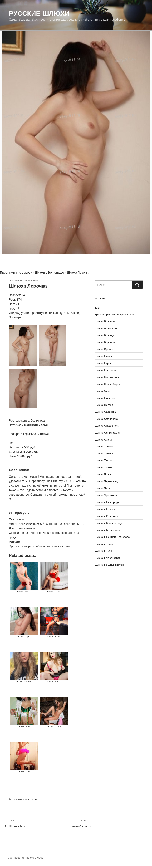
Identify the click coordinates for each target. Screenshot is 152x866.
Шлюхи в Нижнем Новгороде (112, 536)
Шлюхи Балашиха (106, 321)
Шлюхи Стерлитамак (107, 432)
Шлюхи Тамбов (104, 446)
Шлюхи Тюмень (104, 460)
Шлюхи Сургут (103, 439)
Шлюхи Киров (103, 363)
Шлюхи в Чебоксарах (107, 557)
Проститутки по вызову (16, 272)
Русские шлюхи (39, 13)
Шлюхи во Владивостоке (110, 564)
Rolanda (33, 280)
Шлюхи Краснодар (106, 370)
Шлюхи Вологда (104, 335)
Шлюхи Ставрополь (107, 425)
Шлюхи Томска (104, 453)
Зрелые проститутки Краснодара (115, 314)
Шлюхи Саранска (105, 411)
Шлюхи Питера (104, 405)
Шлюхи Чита (102, 488)
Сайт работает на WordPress (25, 857)
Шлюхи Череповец (106, 481)
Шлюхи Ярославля (106, 495)
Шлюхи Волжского (106, 328)
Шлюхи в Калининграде (109, 523)
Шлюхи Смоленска (106, 418)
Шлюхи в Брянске (105, 509)
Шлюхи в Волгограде (49, 272)
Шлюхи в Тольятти (106, 544)
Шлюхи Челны (103, 474)
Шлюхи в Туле (103, 550)
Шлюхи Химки (103, 467)
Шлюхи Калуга (103, 356)
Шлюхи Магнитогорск (108, 377)
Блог (97, 307)
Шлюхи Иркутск (104, 349)
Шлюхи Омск (102, 391)
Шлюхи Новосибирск (107, 384)
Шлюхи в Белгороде (107, 502)
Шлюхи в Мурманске (107, 530)
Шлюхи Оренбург (105, 398)
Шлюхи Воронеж (105, 342)
